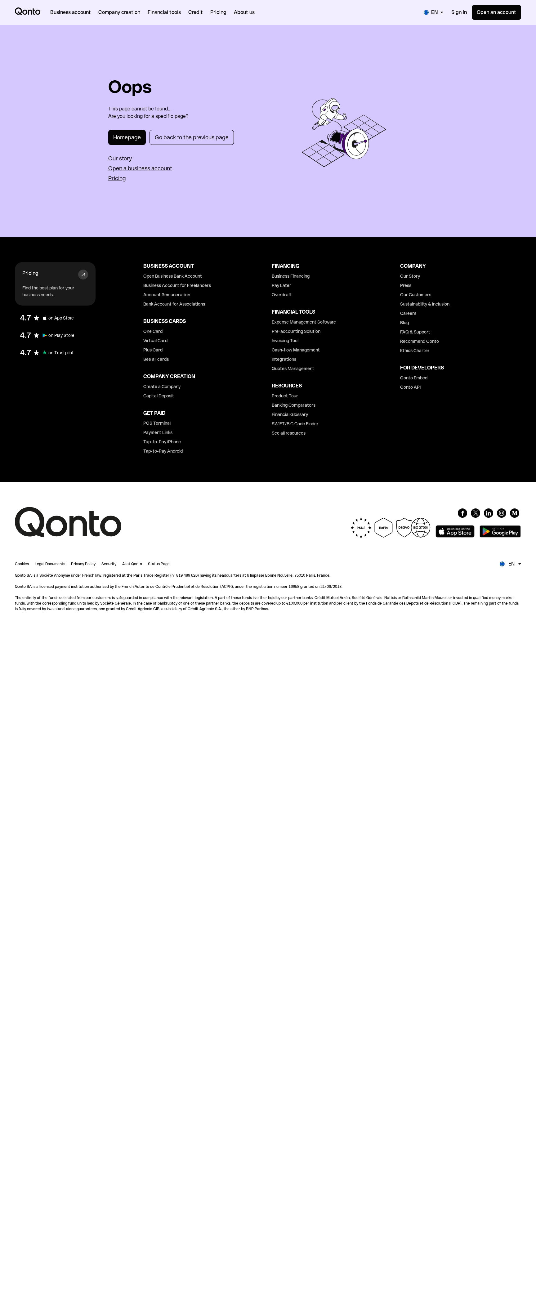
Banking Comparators (293, 405)
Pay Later (281, 285)
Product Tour (285, 395)
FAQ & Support (415, 331)
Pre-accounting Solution (296, 331)
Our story (120, 158)
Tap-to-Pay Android (163, 451)
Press (405, 285)
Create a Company (162, 386)
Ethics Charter (415, 350)
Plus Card (153, 349)
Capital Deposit (158, 395)
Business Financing (291, 276)
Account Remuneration (166, 294)
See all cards (156, 359)
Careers (408, 313)
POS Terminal (157, 423)
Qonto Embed (413, 377)
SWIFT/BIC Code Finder (295, 423)
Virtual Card (155, 340)
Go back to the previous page (192, 137)
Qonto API (410, 387)
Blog (404, 322)
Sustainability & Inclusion (424, 304)
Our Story (410, 276)
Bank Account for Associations (174, 304)
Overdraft (282, 294)
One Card (153, 331)
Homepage (127, 137)
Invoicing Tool (285, 340)
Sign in (459, 12)
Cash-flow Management (296, 349)
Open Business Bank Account (172, 276)
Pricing (117, 178)
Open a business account (140, 168)
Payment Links (157, 432)
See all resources (289, 433)
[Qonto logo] (27, 11)
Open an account (496, 12)
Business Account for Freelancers (177, 285)
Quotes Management (293, 368)
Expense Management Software (304, 322)
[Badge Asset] (462, 513)
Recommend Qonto (419, 341)
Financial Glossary (290, 414)
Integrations (284, 359)
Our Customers (415, 294)
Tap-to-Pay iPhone (162, 441)
